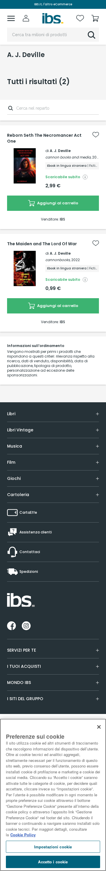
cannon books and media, (68, 157)
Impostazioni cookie (53, 847)
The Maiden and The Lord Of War (42, 244)
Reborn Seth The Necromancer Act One (44, 138)
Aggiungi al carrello (57, 203)
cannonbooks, (57, 259)
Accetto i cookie (53, 862)
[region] (53, 795)
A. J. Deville (60, 150)
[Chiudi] (98, 726)
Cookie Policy (23, 834)
